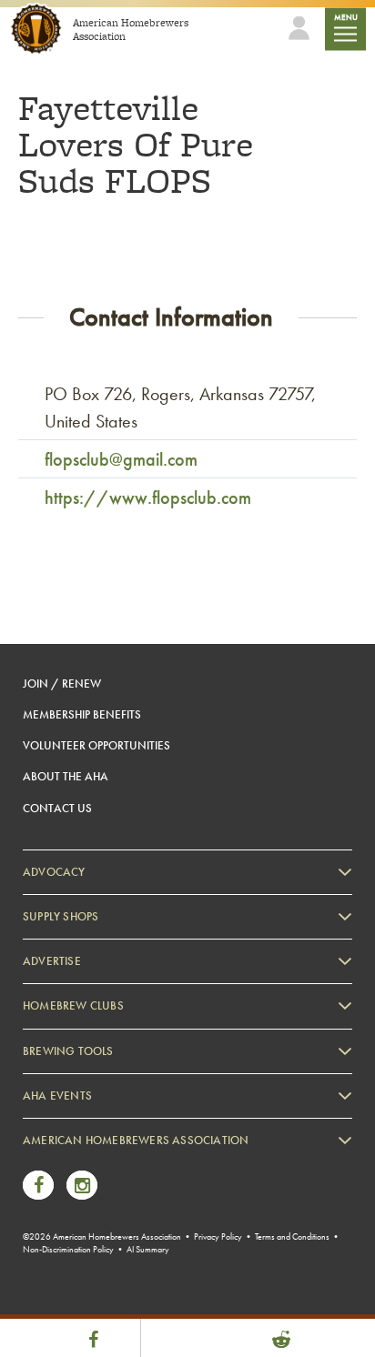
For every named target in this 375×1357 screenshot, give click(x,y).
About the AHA (65, 776)
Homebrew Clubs (73, 1005)
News (55, 1163)
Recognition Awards (90, 1219)
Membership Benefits (82, 714)
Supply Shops (60, 916)
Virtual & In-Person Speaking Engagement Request (160, 1274)
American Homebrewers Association (135, 1140)
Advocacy (54, 872)
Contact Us (57, 808)
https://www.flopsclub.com (148, 497)
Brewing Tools (68, 1051)
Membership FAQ (84, 1191)
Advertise (52, 961)
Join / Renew (62, 683)
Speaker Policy (77, 1302)
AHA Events (57, 1095)
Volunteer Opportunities (96, 745)
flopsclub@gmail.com (121, 459)
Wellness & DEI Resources (103, 1246)
